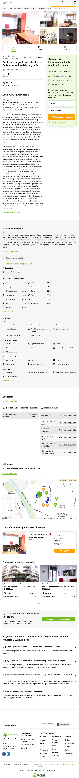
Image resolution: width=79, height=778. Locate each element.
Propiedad (17, 8)
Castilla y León (41, 8)
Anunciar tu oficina (28, 745)
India (67, 750)
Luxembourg (57, 737)
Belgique (43, 756)
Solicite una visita (58, 84)
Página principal (7, 8)
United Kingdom (55, 741)
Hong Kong (69, 743)
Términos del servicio (66, 764)
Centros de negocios (28, 8)
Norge (42, 743)
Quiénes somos (26, 736)
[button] (20, 534)
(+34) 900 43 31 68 (8, 749)
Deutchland (44, 750)
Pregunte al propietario (60, 80)
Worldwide (69, 753)
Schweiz (55, 756)
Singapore (69, 747)
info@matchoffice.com (9, 746)
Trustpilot (50, 130)
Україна (68, 737)
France (55, 746)
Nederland (43, 753)
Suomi (42, 747)
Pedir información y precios (61, 76)
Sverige (42, 740)
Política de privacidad (48, 764)
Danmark (43, 737)
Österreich (56, 752)
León (49, 8)
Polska (67, 740)
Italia (54, 749)
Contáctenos (25, 748)
